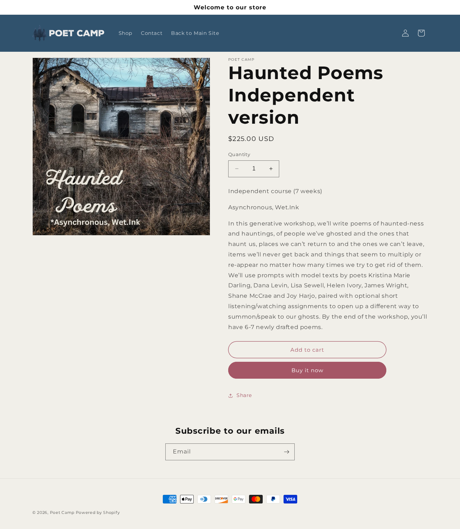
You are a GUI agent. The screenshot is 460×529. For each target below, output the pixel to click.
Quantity (239, 154)
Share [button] (244, 395)
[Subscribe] (286, 451)
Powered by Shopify (98, 512)
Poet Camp (62, 512)
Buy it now (307, 370)
